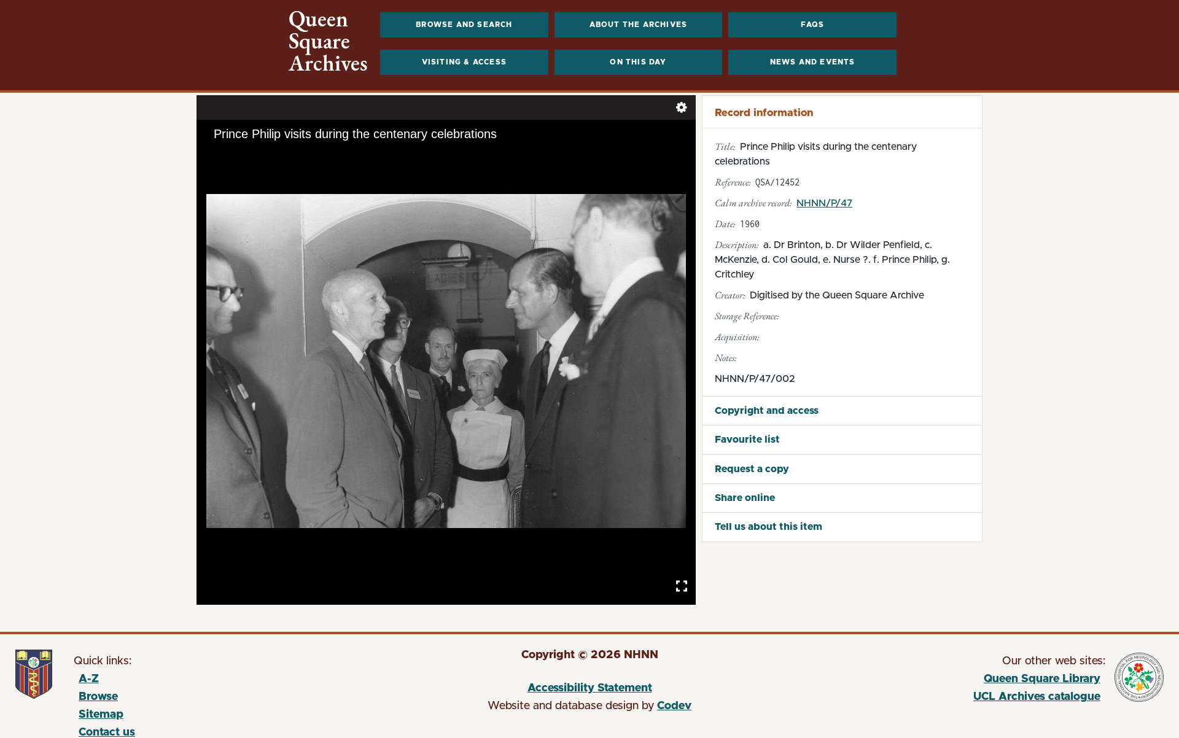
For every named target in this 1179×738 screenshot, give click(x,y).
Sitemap (101, 714)
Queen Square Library (948, 681)
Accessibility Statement (589, 688)
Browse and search (464, 24)
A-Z (89, 679)
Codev (674, 706)
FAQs (813, 24)
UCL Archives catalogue (948, 698)
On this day (638, 62)
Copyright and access (767, 411)
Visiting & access (464, 62)
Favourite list (747, 440)
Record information (764, 112)
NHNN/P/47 (824, 203)
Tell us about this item (768, 527)
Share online (745, 498)
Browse (98, 696)
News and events (812, 62)
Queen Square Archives (328, 41)
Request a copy (752, 469)
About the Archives (639, 24)
